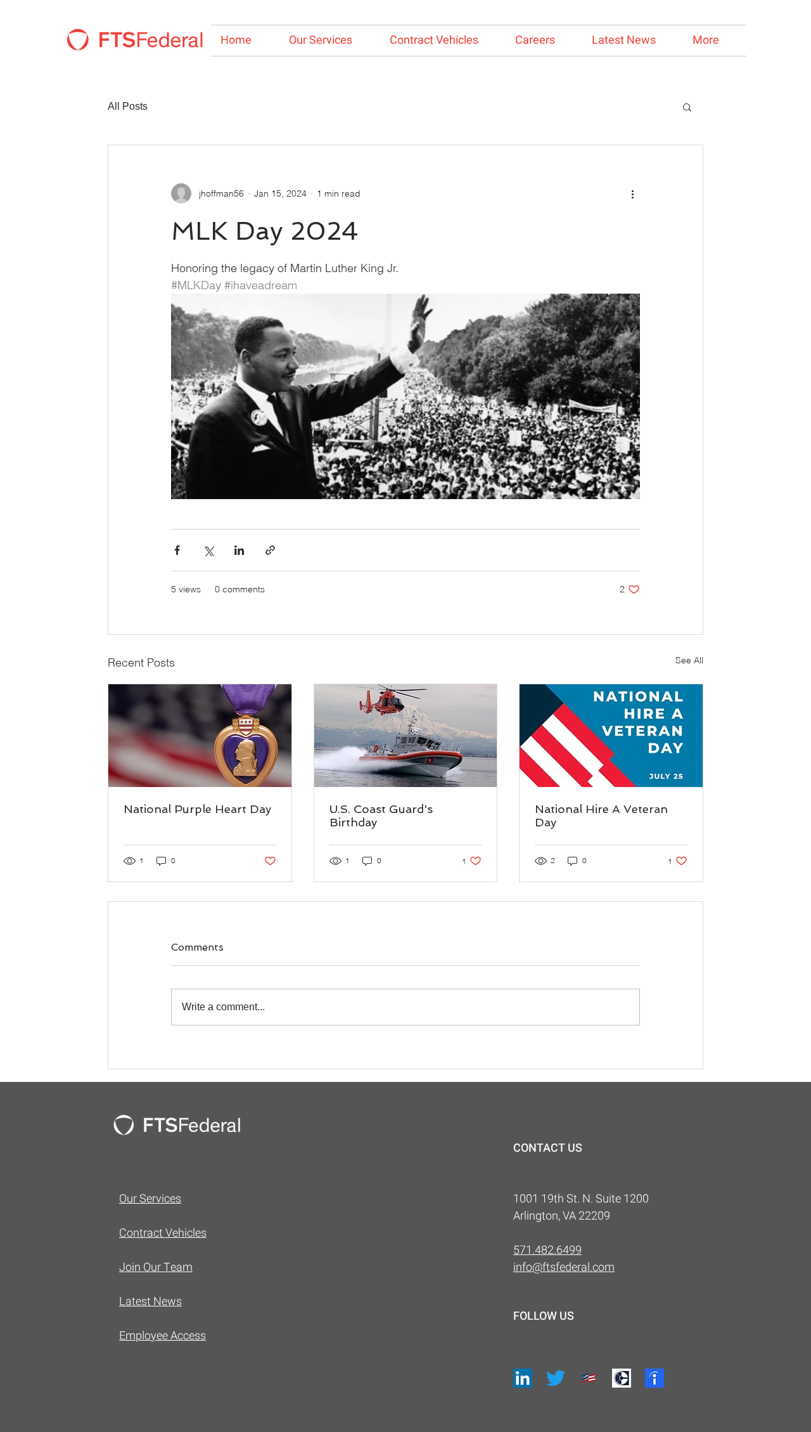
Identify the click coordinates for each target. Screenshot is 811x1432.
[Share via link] (270, 550)
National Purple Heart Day (197, 809)
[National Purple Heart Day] (199, 735)
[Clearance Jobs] (588, 1378)
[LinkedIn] (522, 1378)
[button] (687, 106)
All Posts (128, 106)
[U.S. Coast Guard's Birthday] (405, 735)
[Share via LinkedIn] (239, 550)
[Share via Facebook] (177, 550)
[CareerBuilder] (621, 1378)
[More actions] (632, 193)
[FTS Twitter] (555, 1378)
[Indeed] (654, 1378)
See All (689, 660)
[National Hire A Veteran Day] (611, 735)
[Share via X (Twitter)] (208, 550)
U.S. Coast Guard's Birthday (381, 815)
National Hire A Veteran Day (601, 815)
